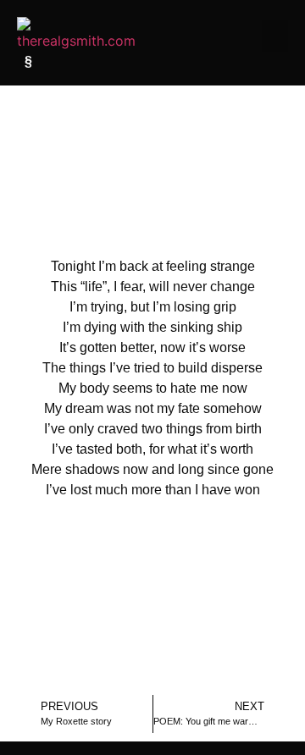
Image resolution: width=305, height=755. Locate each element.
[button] (275, 36)
